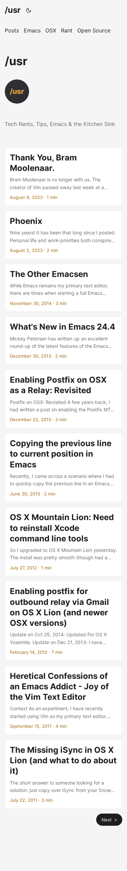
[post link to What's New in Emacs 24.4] (63, 340)
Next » (109, 819)
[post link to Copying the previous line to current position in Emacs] (63, 467)
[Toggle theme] (29, 10)
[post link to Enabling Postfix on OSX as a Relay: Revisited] (63, 399)
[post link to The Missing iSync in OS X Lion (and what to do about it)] (63, 774)
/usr (13, 10)
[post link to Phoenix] (63, 235)
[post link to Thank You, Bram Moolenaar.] (63, 177)
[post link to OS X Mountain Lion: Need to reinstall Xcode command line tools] (63, 541)
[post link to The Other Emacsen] (63, 288)
